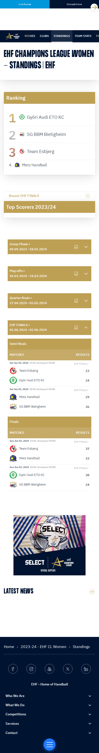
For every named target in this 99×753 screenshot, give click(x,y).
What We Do (15, 705)
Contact (12, 733)
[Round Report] (76, 247)
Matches (28, 36)
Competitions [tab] (74, 4)
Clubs (44, 36)
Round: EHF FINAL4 (24, 196)
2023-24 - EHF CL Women (44, 646)
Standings (62, 36)
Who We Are (15, 696)
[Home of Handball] (49, 745)
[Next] (94, 7)
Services (12, 723)
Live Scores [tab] (25, 4)
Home (9, 646)
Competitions (16, 714)
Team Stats (83, 36)
